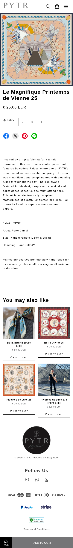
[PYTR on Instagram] (27, 481)
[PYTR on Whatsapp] (37, 481)
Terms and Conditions (37, 529)
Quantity (8, 119)
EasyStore (53, 457)
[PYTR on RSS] (46, 481)
